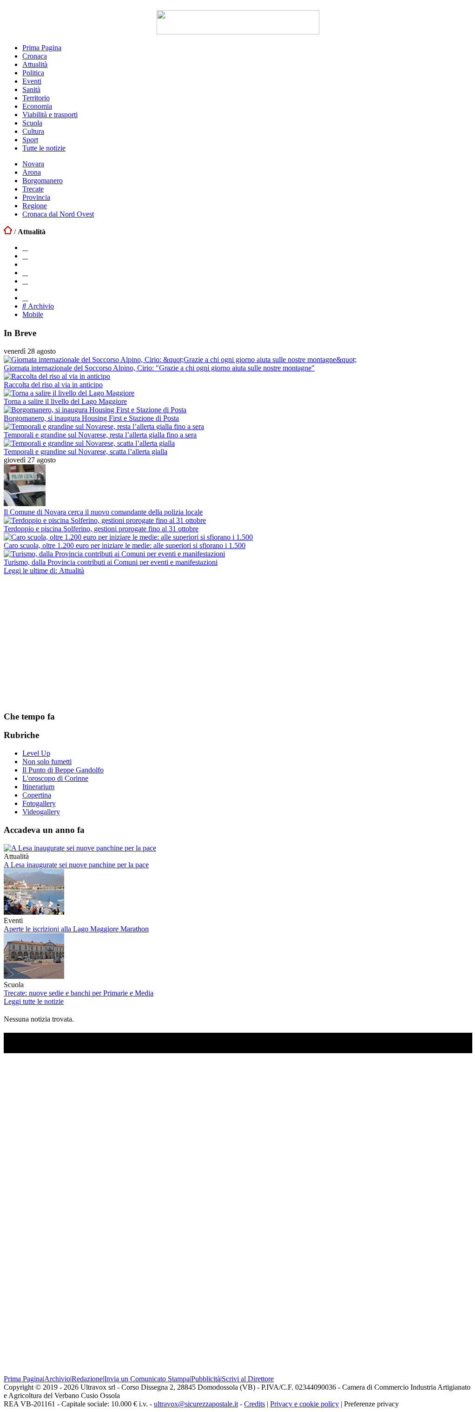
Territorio (36, 98)
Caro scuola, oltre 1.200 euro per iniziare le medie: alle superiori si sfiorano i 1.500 (124, 545)
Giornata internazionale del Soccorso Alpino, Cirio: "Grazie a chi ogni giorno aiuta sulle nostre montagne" (159, 368)
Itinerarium (38, 787)
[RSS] (25, 281)
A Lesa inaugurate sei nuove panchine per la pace (76, 865)
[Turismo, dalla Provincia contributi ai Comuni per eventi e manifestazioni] (114, 554)
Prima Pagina (41, 48)
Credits (254, 1404)
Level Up (36, 753)
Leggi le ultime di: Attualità (44, 570)
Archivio (40, 306)
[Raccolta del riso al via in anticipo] (57, 376)
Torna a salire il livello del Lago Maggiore (65, 401)
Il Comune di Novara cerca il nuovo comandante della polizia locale (103, 512)
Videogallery (41, 812)
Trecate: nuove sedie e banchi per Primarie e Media (78, 993)
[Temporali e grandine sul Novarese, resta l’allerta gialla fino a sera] (104, 426)
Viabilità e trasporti (50, 115)
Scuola (32, 123)
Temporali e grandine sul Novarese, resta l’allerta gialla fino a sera (100, 435)
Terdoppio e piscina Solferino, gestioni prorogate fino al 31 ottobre (101, 529)
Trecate (33, 189)
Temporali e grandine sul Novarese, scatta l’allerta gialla (85, 451)
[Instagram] (25, 256)
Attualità (34, 64)
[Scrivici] (25, 298)
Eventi (31, 81)
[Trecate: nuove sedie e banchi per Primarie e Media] (34, 976)
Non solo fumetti (47, 761)
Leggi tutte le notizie (34, 1001)
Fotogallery (39, 803)
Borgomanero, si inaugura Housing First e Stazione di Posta (91, 418)
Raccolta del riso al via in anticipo (53, 385)
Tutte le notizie (44, 148)
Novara (33, 164)
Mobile (32, 314)
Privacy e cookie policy (304, 1404)
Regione (34, 206)
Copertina (36, 795)
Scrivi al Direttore (248, 1379)
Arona (31, 172)
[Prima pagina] (8, 232)
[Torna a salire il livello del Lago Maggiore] (69, 393)
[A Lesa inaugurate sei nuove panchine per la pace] (80, 848)
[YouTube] (25, 273)
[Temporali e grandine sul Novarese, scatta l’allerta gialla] (89, 443)
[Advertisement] (73, 642)
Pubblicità (205, 1379)
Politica (33, 73)
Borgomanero (42, 181)
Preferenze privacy (371, 1404)
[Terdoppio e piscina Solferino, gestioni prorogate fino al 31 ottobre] (105, 520)
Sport (30, 140)
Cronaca (34, 56)
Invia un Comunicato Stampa (147, 1379)
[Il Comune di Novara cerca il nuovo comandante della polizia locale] (25, 504)
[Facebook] (25, 247)
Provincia (36, 197)
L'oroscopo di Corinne (55, 778)
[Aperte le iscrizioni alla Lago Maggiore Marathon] (34, 912)
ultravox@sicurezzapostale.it (196, 1404)
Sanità (31, 89)
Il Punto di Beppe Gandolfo (63, 770)
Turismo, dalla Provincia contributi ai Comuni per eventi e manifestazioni (111, 562)
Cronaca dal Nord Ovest (58, 214)
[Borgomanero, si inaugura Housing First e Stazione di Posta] (95, 410)
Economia (37, 106)
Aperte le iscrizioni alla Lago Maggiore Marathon (76, 929)
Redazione (87, 1379)
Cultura (33, 131)
